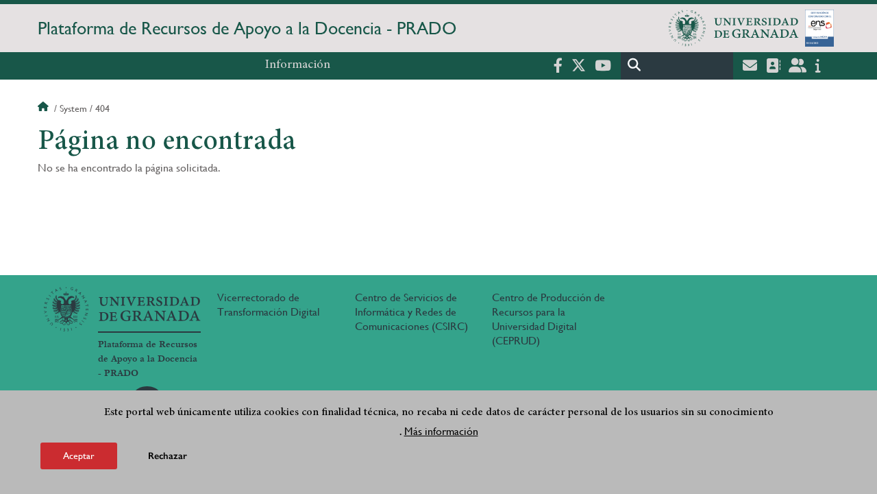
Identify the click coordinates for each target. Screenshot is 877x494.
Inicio (44, 108)
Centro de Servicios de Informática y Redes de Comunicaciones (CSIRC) (411, 312)
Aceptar (79, 455)
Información (297, 65)
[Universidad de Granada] (734, 28)
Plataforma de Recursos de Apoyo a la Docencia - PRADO (247, 28)
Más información (441, 431)
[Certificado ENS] (819, 28)
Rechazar (167, 456)
